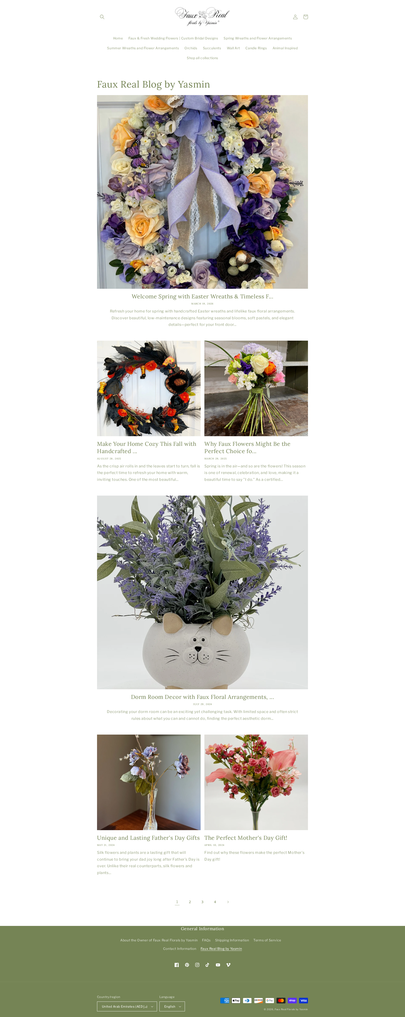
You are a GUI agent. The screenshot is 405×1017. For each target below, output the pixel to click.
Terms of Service (267, 940)
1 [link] (177, 902)
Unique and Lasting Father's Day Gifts (148, 837)
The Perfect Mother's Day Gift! (245, 837)
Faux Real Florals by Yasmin (291, 1009)
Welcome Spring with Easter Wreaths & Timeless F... (203, 296)
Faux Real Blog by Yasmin (221, 949)
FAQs (206, 940)
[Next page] (228, 902)
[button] (102, 17)
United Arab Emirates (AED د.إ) (125, 1006)
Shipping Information (232, 940)
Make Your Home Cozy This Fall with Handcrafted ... (146, 447)
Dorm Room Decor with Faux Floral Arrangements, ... (202, 697)
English (170, 1006)
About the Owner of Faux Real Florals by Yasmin (159, 940)
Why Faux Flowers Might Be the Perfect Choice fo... (247, 447)
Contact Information (179, 949)
